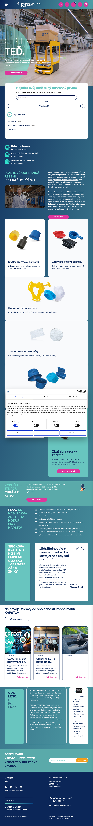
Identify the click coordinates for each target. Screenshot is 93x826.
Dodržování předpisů (63, 818)
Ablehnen (20, 433)
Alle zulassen (73, 433)
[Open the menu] (6, 4)
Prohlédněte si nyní (19, 149)
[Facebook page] (11, 787)
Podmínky (52, 818)
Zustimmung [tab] (19, 397)
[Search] (80, 4)
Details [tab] (46, 397)
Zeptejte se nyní (68, 471)
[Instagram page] (16, 787)
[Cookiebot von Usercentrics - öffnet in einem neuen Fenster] (78, 391)
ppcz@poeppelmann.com (17, 809)
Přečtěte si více (22, 677)
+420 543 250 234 (14, 807)
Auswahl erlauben (46, 433)
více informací (17, 156)
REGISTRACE (82, 760)
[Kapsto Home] (29, 4)
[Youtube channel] (21, 787)
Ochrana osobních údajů (65, 816)
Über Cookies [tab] (73, 397)
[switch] (36, 425)
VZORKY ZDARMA (16, 73)
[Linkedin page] (6, 787)
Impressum (52, 816)
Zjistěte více (58, 216)
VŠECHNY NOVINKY (16, 619)
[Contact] (86, 4)
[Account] (67, 4)
